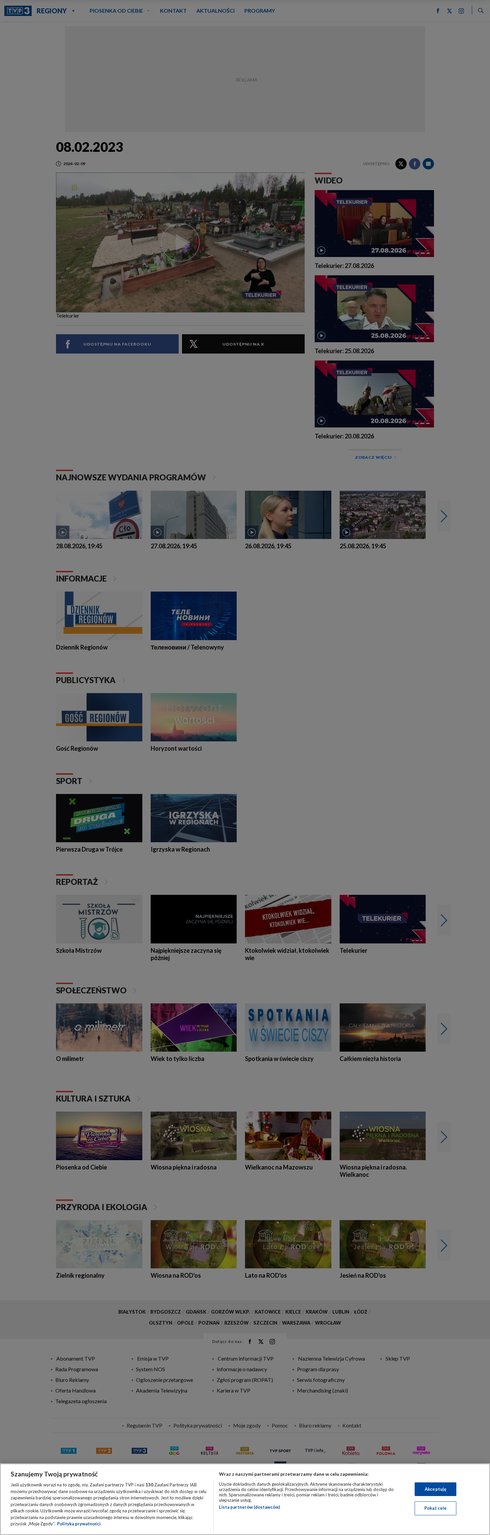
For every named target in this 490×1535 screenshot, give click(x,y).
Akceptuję (435, 1489)
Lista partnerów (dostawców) (249, 1507)
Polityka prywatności (79, 1523)
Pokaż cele (435, 1508)
